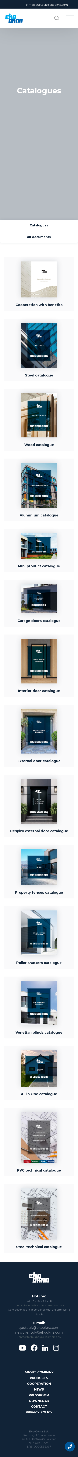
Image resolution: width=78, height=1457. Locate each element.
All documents (39, 237)
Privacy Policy (39, 1412)
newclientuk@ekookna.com (39, 1332)
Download (39, 1401)
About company (39, 1372)
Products (39, 1378)
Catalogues (39, 225)
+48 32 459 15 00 (39, 1301)
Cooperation (39, 1384)
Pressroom (39, 1395)
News (39, 1389)
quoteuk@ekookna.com (39, 1328)
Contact (39, 1406)
